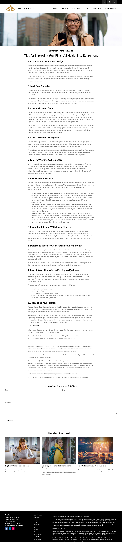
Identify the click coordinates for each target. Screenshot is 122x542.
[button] (55, 8)
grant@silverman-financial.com (14, 525)
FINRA (67, 533)
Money (36, 529)
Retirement (37, 517)
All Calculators (38, 539)
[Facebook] (109, 2)
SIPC (70, 533)
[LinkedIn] (104, 2)
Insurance (37, 525)
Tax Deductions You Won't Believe (92, 466)
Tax (35, 527)
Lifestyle (36, 532)
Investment (37, 520)
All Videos (37, 537)
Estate (35, 522)
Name (7, 390)
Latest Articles (38, 534)
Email (64, 390)
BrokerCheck (86, 516)
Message (8, 403)
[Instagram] (13, 528)
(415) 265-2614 (14, 517)
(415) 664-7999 (14, 519)
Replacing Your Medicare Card (17, 466)
